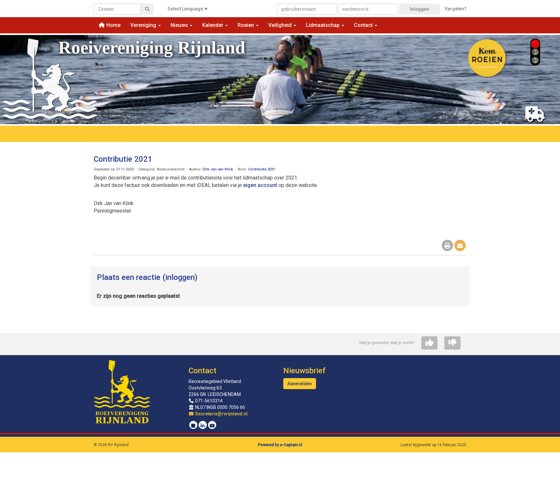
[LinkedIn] (202, 425)
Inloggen (419, 9)
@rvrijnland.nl (221, 413)
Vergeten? (456, 8)
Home (113, 25)
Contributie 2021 (123, 159)
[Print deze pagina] (447, 246)
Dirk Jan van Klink (218, 169)
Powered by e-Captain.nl (280, 445)
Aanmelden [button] (299, 383)
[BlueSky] (193, 425)
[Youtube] (212, 425)
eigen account (260, 185)
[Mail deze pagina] (460, 246)
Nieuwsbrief (304, 370)
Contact (202, 370)
